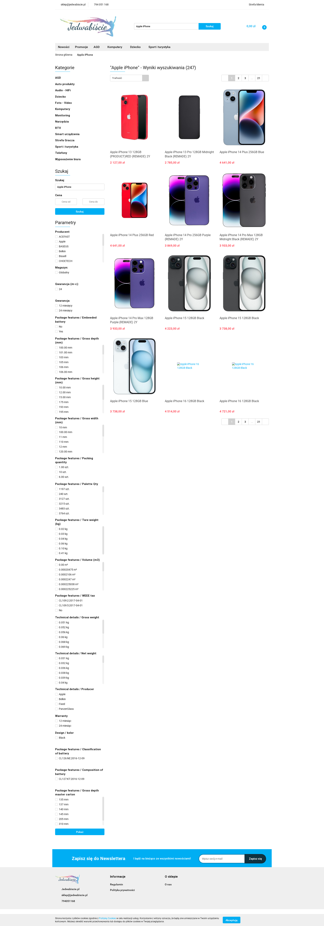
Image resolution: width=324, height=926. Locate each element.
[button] (117, 877)
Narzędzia (62, 121)
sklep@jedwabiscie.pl (75, 895)
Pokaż (79, 831)
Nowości (63, 47)
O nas (168, 884)
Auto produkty (65, 84)
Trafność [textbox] (117, 78)
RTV (58, 128)
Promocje (81, 47)
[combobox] (129, 78)
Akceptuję (232, 920)
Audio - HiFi (63, 90)
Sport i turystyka (67, 146)
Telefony (61, 153)
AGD (97, 47)
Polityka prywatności (122, 890)
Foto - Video (64, 103)
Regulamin (116, 884)
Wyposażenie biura (68, 159)
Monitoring (63, 115)
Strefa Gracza (65, 140)
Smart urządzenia (67, 134)
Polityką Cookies (107, 918)
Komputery (63, 109)
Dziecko (135, 47)
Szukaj (80, 211)
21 (258, 78)
